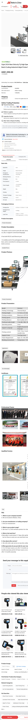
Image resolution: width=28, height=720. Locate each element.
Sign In (3, 150)
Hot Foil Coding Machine (8, 689)
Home (2, 10)
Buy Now (10, 717)
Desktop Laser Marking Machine (21, 672)
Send (14, 585)
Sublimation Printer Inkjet (18, 703)
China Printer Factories (8, 696)
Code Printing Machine (8, 685)
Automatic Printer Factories (9, 699)
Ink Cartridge (4, 672)
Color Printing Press (20, 685)
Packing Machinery (19, 10)
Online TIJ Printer (5, 669)
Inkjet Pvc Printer (6, 703)
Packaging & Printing (9, 10)
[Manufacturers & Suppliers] (14, 2)
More (2, 709)
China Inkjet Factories (20, 696)
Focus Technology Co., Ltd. (18, 714)
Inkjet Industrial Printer (23, 699)
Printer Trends (6, 706)
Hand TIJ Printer (18, 669)
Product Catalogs (22, 666)
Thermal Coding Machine (21, 689)
